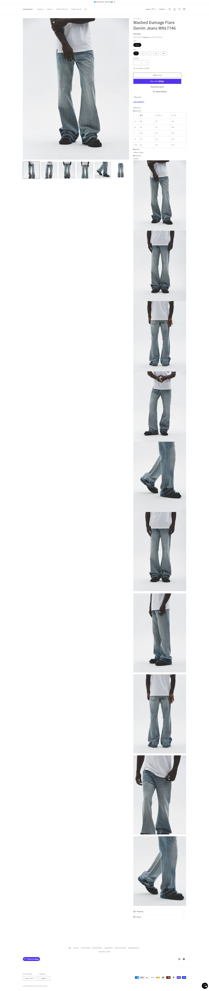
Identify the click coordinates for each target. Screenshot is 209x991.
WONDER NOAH (31, 986)
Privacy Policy (85, 948)
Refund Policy (97, 948)
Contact (76, 948)
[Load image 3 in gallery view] (67, 170)
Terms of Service (120, 948)
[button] (41, 9)
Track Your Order (104, 952)
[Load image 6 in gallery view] (120, 170)
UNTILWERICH (138, 102)
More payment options (157, 86)
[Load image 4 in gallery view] (85, 170)
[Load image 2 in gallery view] (49, 170)
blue (137, 45)
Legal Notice (108, 948)
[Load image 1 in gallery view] (31, 170)
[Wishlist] (179, 9)
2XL (163, 53)
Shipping (146, 37)
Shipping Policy (133, 948)
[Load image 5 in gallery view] (102, 170)
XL (156, 53)
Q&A (69, 948)
